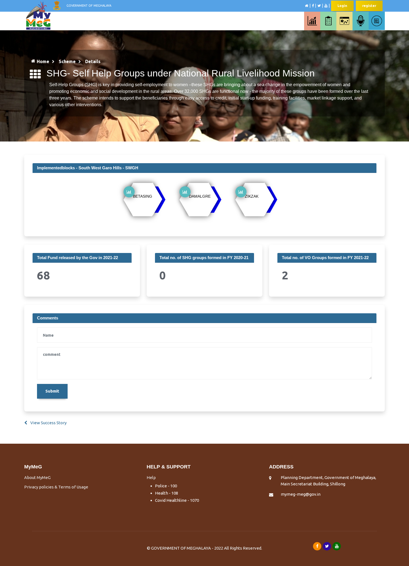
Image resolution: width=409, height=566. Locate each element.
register (369, 6)
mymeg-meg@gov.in (301, 494)
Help (151, 477)
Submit (52, 391)
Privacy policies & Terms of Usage (56, 487)
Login (342, 6)
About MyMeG (37, 477)
